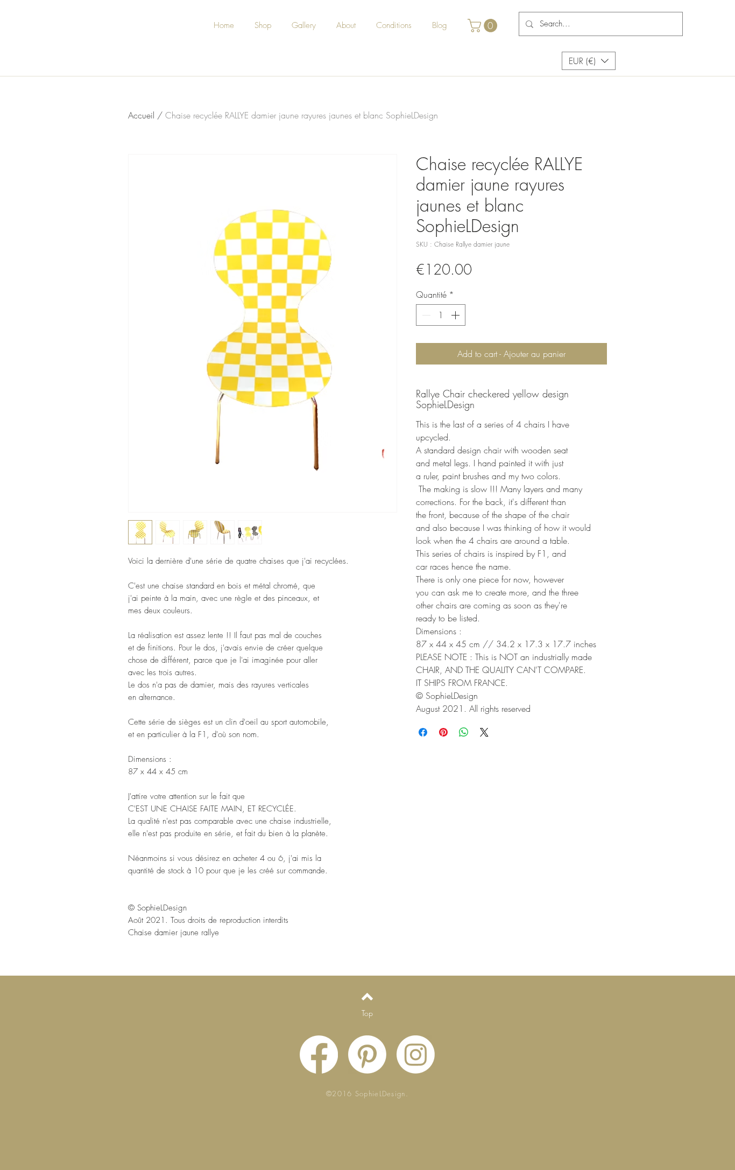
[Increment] (456, 315)
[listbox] (589, 61)
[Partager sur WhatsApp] (463, 732)
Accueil (141, 115)
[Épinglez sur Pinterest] (443, 732)
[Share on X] (484, 732)
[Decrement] (425, 315)
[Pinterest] (367, 1054)
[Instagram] (416, 1054)
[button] (484, 25)
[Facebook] (319, 1054)
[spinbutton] (441, 315)
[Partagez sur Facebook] (422, 732)
